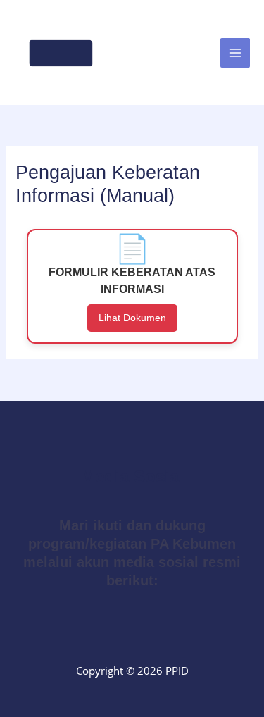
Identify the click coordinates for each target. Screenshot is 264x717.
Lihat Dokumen (132, 317)
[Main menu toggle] (235, 53)
